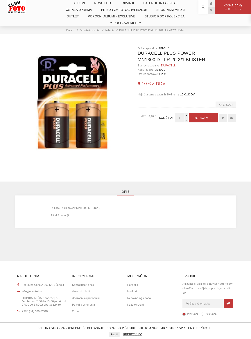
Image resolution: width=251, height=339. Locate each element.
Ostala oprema (79, 10)
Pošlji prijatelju (232, 118)
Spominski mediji (170, 10)
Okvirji (128, 3)
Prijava (214, 3)
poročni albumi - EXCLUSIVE (111, 16)
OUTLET (73, 16)
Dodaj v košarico (206, 117)
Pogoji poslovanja (83, 304)
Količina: (166, 117)
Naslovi (132, 291)
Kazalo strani (135, 304)
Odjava (211, 314)
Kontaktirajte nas (83, 284)
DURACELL (168, 65)
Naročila (132, 284)
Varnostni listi (81, 291)
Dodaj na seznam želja (223, 118)
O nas (75, 311)
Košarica (232, 7)
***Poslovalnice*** (125, 23)
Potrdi (114, 334)
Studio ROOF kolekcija (164, 16)
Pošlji (228, 303)
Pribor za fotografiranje (124, 10)
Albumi (79, 3)
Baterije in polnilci (160, 3)
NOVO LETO (103, 3)
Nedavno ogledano (139, 298)
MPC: (144, 116)
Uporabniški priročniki (86, 298)
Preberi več (132, 334)
